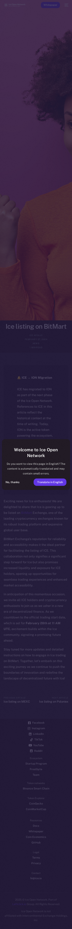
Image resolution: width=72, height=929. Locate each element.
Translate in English (50, 482)
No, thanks (12, 482)
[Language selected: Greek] (32, 921)
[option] (2, 917)
